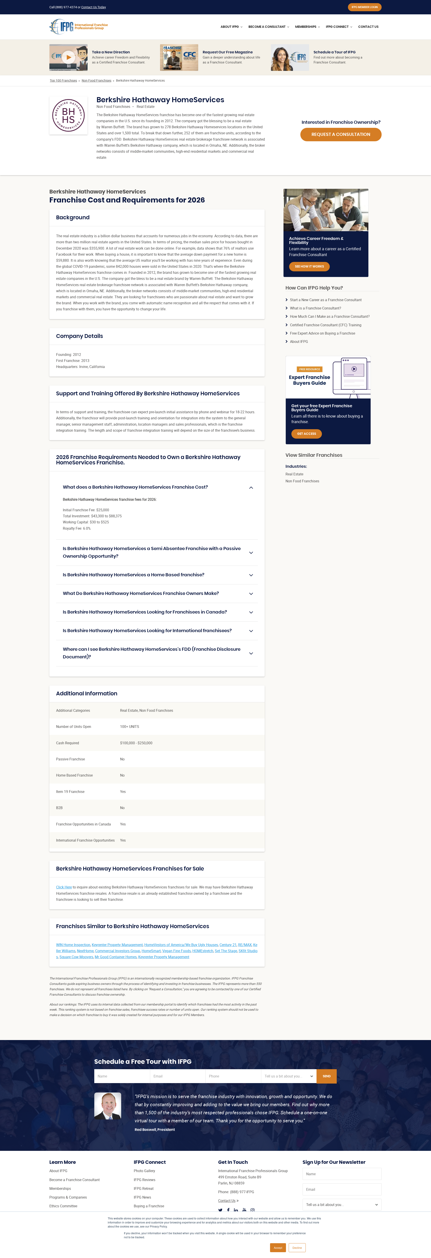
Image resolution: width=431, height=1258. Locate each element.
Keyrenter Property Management (117, 944)
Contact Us (226, 1200)
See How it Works (309, 266)
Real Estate (145, 106)
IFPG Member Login (365, 7)
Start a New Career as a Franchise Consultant (326, 299)
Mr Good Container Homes (116, 956)
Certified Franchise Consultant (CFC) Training (325, 324)
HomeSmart (151, 950)
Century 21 (228, 944)
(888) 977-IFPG (242, 1191)
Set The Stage (226, 950)
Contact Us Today (93, 7)
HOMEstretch (202, 950)
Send (327, 1076)
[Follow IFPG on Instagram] (253, 1210)
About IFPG (299, 341)
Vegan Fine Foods (176, 950)
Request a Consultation (341, 134)
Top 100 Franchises (63, 80)
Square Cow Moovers (76, 956)
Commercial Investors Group (117, 950)
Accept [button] (278, 1247)
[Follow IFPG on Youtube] (244, 1210)
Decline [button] (297, 1247)
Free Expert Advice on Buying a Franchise (322, 333)
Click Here (64, 887)
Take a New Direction (111, 52)
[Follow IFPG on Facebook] (228, 1210)
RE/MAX (245, 944)
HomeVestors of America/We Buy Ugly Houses (181, 944)
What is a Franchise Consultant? (315, 308)
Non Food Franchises (96, 80)
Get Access (306, 433)
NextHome (85, 950)
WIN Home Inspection (73, 944)
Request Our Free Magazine (228, 52)
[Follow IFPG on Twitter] (220, 1210)
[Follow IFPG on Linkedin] (236, 1210)
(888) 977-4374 (66, 7)
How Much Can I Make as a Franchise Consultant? (330, 316)
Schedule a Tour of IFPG (335, 52)
